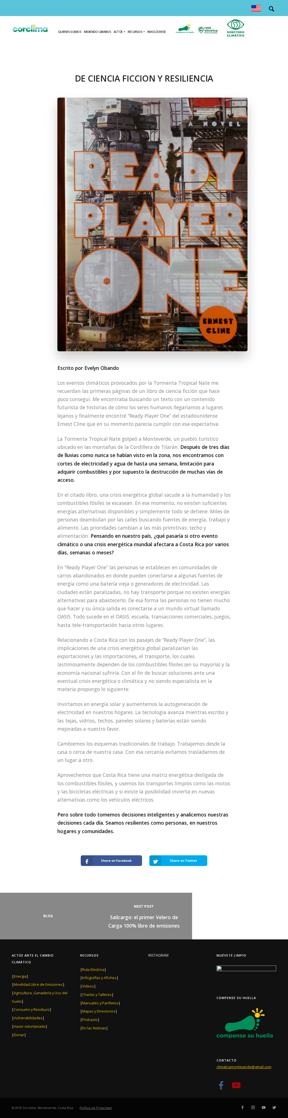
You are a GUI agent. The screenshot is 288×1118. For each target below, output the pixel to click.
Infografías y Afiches (99, 977)
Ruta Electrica (93, 969)
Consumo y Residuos (32, 1009)
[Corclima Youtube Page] (236, 1087)
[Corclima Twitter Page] (274, 1107)
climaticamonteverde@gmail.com (244, 1066)
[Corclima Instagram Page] (253, 1107)
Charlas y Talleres (97, 994)
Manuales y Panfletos (100, 1002)
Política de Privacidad (96, 1108)
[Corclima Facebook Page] (221, 1087)
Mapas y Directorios (98, 1011)
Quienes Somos (69, 32)
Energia (20, 976)
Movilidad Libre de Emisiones (38, 984)
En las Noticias (94, 1028)
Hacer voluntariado (30, 1026)
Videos (88, 986)
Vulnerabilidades (28, 1017)
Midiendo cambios (97, 32)
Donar (19, 1034)
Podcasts (90, 1019)
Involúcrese (156, 32)
